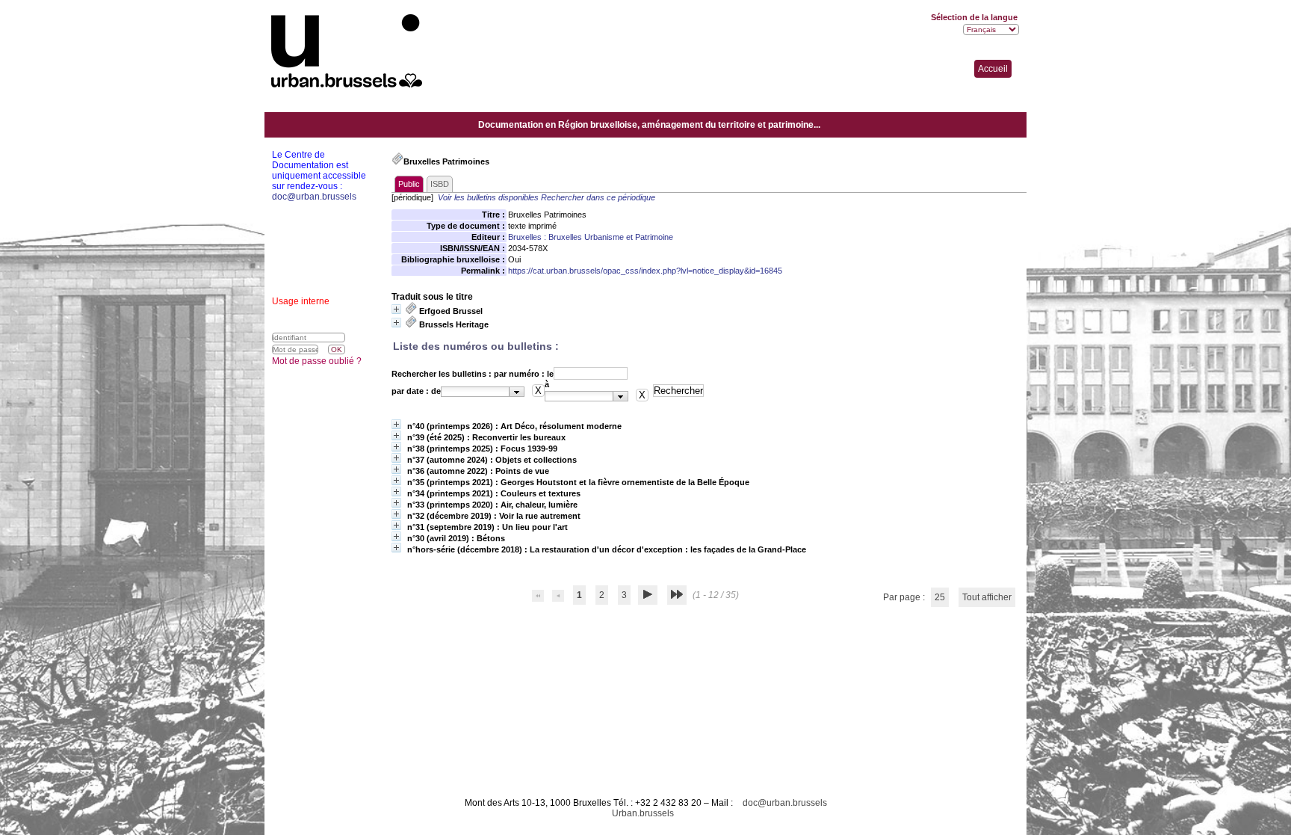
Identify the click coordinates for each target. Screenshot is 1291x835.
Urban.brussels (643, 813)
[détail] (396, 309)
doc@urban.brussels (785, 803)
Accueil (993, 69)
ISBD (439, 183)
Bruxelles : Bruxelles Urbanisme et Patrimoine (590, 236)
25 (940, 597)
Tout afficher (987, 597)
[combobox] (482, 391)
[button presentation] (516, 391)
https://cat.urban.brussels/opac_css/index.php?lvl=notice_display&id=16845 (645, 270)
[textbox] (475, 391)
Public (409, 183)
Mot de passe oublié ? (317, 361)
